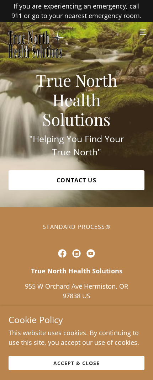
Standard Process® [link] (76, 227)
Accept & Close (76, 363)
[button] (143, 32)
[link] (36, 32)
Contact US (76, 180)
